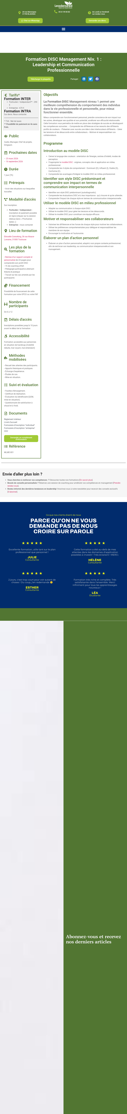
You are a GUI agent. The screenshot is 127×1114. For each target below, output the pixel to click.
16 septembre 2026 (14, 161)
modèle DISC (67, 162)
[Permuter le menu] (63, 29)
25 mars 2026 (12, 158)
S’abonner (12, 492)
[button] (83, 79)
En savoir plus (86, 480)
